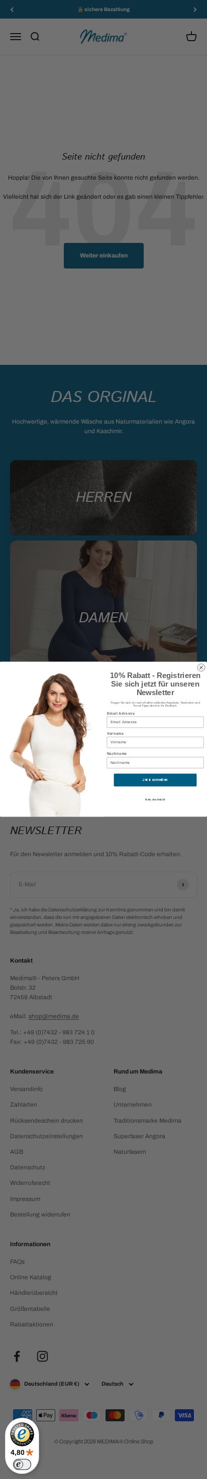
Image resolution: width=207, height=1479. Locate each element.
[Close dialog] (201, 667)
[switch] (22, 1464)
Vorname (115, 734)
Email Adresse (121, 713)
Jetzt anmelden (155, 780)
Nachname (117, 754)
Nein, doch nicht (155, 799)
